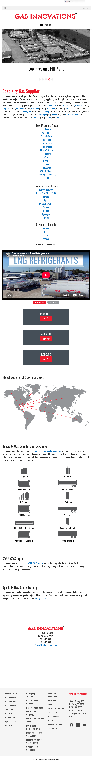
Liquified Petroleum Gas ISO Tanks (34, 741)
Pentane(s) (45, 111)
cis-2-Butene (47, 132)
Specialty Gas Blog (55, 724)
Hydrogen (43, 114)
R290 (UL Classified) (47, 171)
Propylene (20, 108)
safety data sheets (42, 598)
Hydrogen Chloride (46, 203)
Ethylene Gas (10, 717)
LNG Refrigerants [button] (39, 302)
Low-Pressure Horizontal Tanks (33, 727)
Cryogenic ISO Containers (32, 748)
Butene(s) (69, 108)
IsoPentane (47, 146)
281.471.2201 (76, 710)
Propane (5, 108)
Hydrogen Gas (10, 721)
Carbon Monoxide (72, 114)
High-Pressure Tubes (34, 707)
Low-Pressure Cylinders (31, 713)
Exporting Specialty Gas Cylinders (34, 734)
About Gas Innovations (52, 695)
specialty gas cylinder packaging (48, 450)
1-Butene (47, 129)
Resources (52, 700)
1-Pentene (47, 160)
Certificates (53, 712)
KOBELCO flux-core (35, 563)
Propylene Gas (10, 697)
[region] (46, 277)
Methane (52, 105)
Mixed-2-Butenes (47, 150)
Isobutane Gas (10, 705)
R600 (47, 177)
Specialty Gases (11, 693)
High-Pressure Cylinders (32, 702)
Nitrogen (46, 217)
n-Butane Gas (10, 701)
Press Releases (54, 716)
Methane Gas (10, 709)
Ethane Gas (9, 713)
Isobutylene (26, 111)
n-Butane (35, 108)
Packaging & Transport (31, 695)
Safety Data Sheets (56, 708)
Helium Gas (9, 725)
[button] (4, 53)
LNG (46, 235)
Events (50, 720)
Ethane (65, 105)
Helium (54, 114)
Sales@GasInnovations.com (46, 645)
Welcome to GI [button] (53, 302)
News (50, 704)
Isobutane (51, 108)
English (71, 2)
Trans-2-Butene (47, 136)
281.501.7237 (76, 707)
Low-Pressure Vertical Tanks (35, 720)
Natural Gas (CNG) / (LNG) (46, 193)
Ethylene (78, 105)
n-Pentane (47, 157)
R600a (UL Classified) (47, 174)
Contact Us (52, 728)
